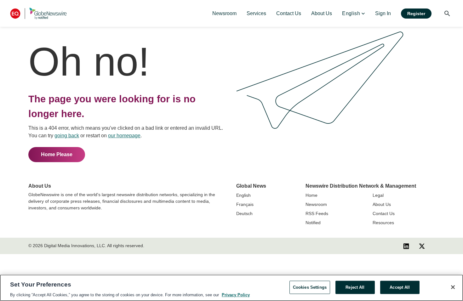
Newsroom (316, 204)
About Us (382, 204)
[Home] (38, 13)
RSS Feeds (317, 213)
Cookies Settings (310, 287)
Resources (383, 222)
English (243, 195)
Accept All (400, 287)
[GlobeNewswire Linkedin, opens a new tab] (406, 245)
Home (311, 195)
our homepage (124, 135)
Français (245, 204)
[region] (231, 288)
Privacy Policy (236, 294)
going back (66, 135)
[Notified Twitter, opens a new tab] (422, 245)
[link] (224, 13)
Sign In (383, 13)
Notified (313, 222)
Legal (378, 195)
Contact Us (384, 213)
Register (416, 13)
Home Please (56, 154)
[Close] (453, 287)
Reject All (355, 287)
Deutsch (244, 213)
